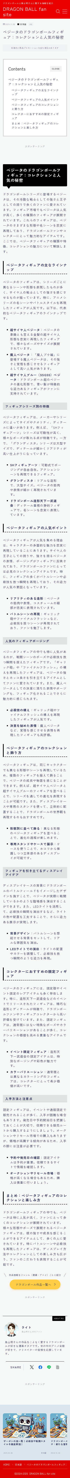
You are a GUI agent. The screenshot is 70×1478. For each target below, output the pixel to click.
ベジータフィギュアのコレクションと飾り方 (35, 107)
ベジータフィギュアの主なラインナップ (35, 92)
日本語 (23, 24)
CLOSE (56, 69)
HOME (6, 1464)
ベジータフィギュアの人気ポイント (35, 99)
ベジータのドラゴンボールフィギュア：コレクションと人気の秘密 (33, 81)
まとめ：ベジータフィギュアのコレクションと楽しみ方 (35, 125)
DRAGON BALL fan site (24, 11)
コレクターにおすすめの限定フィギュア (35, 116)
